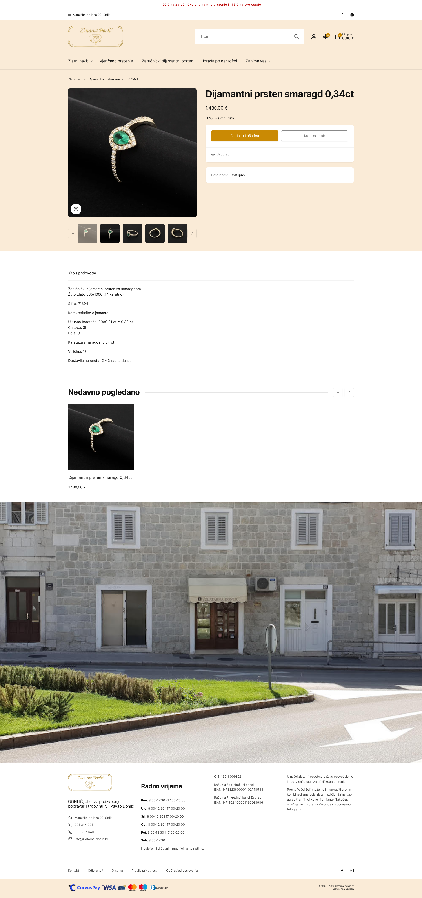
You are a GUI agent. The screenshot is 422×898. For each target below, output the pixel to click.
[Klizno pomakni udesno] (192, 233)
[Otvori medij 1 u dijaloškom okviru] (132, 152)
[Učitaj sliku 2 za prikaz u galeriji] (110, 233)
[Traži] (296, 36)
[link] (89, 14)
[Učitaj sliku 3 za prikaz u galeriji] (132, 233)
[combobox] (249, 36)
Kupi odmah (314, 136)
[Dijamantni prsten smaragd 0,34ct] (101, 461)
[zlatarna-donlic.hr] (90, 789)
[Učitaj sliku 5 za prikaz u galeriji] (177, 233)
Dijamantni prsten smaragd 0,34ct (100, 477)
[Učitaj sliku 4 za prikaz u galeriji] (155, 233)
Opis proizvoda (82, 273)
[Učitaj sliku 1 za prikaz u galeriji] (87, 233)
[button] (79, 61)
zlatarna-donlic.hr (344, 886)
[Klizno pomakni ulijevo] (72, 233)
